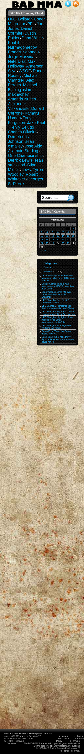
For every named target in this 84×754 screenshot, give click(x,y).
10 (42, 236)
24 (42, 243)
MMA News (47, 271)
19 (52, 239)
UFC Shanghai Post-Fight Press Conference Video (57, 301)
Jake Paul (36, 122)
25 (47, 243)
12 (52, 236)
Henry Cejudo (21, 127)
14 (63, 236)
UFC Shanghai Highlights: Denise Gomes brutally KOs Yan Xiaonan (58, 312)
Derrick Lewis (20, 160)
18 (47, 239)
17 (42, 239)
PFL (31, 23)
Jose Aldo (33, 146)
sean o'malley (21, 143)
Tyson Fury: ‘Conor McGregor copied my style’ (57, 332)
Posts (47, 267)
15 (68, 236)
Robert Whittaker (23, 176)
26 (52, 243)
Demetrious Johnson (18, 139)
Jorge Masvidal (21, 56)
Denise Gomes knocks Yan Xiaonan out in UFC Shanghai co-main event (58, 286)
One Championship (25, 155)
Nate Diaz (17, 61)
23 (73, 239)
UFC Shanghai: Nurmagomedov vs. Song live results (57, 326)
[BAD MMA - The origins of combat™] (37, 7)
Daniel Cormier (20, 30)
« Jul (43, 250)
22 (68, 239)
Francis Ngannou (23, 52)
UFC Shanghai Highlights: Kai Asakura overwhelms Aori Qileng (58, 307)
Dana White (32, 38)
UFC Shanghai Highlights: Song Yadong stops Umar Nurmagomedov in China (57, 319)
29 (68, 243)
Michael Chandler (23, 77)
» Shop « (78, 736)
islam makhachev (20, 92)
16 (73, 236)
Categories (50, 263)
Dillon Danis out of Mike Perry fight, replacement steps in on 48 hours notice (58, 339)
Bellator (25, 19)
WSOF (25, 71)
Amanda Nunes (22, 99)
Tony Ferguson (19, 120)
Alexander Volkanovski (18, 106)
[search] (70, 198)
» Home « (63, 736)
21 (63, 239)
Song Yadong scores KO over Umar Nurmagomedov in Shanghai (56, 294)
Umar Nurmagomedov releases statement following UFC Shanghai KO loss (58, 278)
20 (58, 239)
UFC (12, 19)
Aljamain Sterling (23, 151)
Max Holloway (21, 63)
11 (47, 236)
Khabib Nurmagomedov (22, 45)
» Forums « (63, 738)
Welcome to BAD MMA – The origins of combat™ (28, 733)
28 (63, 243)
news (26, 169)
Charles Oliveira (22, 132)
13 (58, 236)
